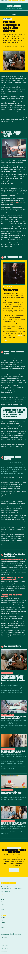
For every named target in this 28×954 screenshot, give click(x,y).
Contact (14, 14)
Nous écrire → (4, 937)
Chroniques (18, 12)
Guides (24, 12)
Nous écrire (14, 869)
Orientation (3, 917)
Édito (8, 12)
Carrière (2, 927)
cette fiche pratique (15, 620)
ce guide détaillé (18, 335)
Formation (3, 922)
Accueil (4, 12)
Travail (2, 925)
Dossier (13, 12)
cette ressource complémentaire (15, 202)
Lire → (2, 729)
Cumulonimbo (14, 6)
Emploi (2, 920)
